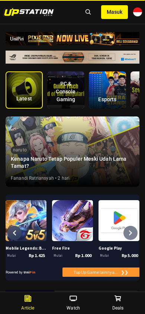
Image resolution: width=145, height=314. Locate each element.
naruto (20, 150)
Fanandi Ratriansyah (32, 178)
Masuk (114, 12)
